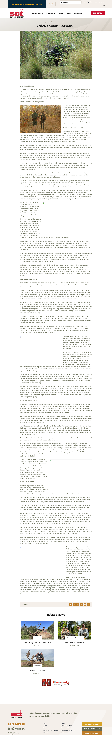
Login (103, 5)
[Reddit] (78, 604)
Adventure (63, 22)
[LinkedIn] (81, 604)
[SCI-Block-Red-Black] (17, 9)
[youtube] (19, 724)
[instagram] (52, 4)
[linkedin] (23, 724)
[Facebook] (70, 604)
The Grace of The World (74, 643)
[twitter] (13, 724)
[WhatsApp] (85, 604)
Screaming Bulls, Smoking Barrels (37, 643)
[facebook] (49, 4)
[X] (74, 604)
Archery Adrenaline (37, 671)
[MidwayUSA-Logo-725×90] (56, 680)
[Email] (88, 604)
